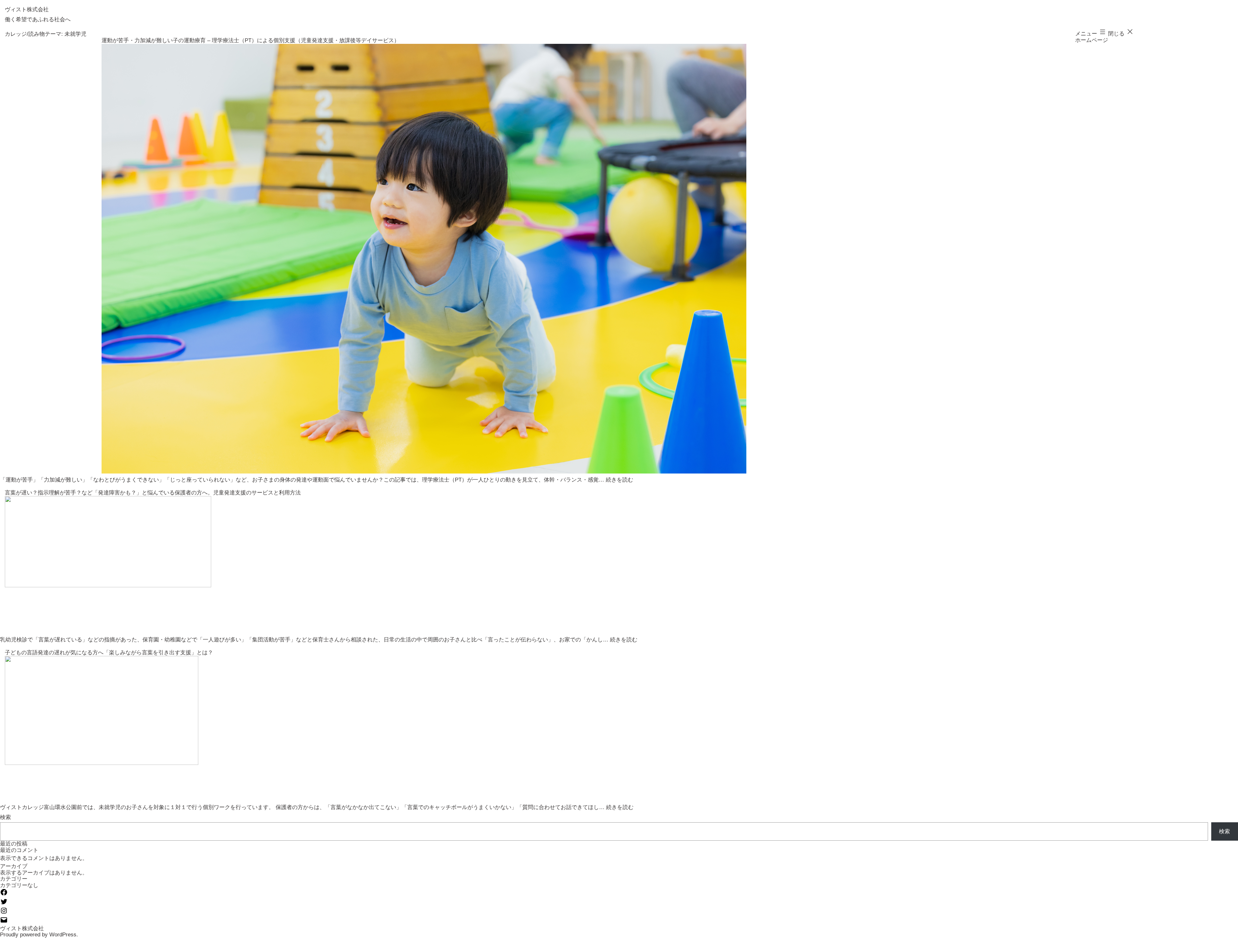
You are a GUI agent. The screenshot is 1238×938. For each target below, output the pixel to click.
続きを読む (619, 480)
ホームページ (1091, 40)
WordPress (62, 935)
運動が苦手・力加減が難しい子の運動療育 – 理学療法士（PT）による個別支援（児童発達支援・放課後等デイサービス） (250, 40)
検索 (5, 817)
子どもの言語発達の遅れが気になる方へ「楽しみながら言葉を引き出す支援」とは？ (109, 653)
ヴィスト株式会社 (27, 9)
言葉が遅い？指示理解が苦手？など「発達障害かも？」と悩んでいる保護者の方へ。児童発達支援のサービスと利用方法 (153, 493)
